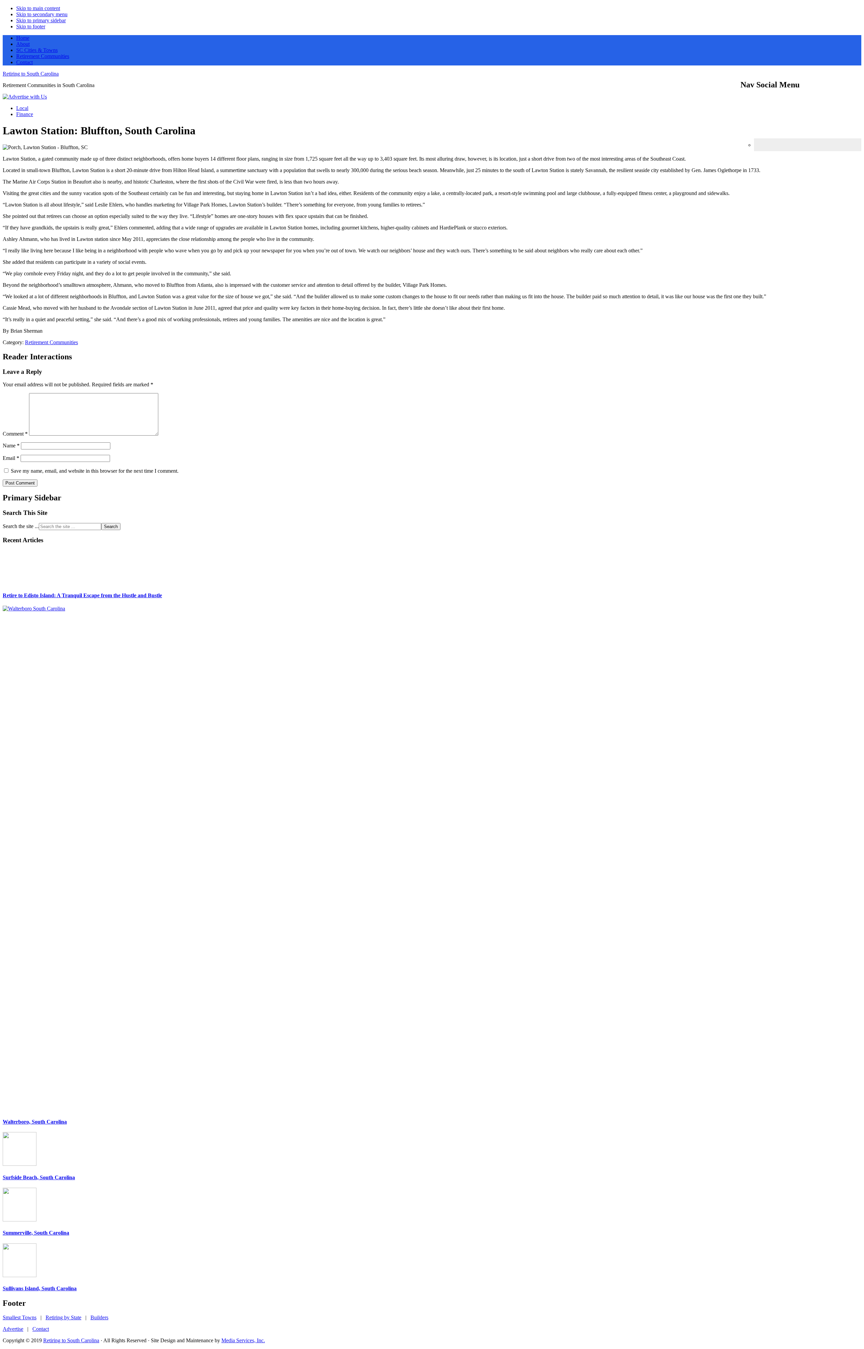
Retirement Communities (51, 342)
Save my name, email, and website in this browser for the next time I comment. (95, 471)
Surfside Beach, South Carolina (39, 1177)
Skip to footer (30, 26)
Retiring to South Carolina (31, 74)
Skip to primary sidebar (41, 20)
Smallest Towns (19, 1317)
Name (11, 445)
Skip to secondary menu (42, 14)
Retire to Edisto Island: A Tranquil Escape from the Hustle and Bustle (82, 595)
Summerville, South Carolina (36, 1233)
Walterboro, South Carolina (35, 1122)
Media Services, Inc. (243, 1340)
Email (11, 458)
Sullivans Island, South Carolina (40, 1288)
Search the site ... (21, 526)
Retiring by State (63, 1317)
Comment (15, 434)
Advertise (13, 1329)
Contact (40, 1329)
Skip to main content (38, 8)
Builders (99, 1317)
